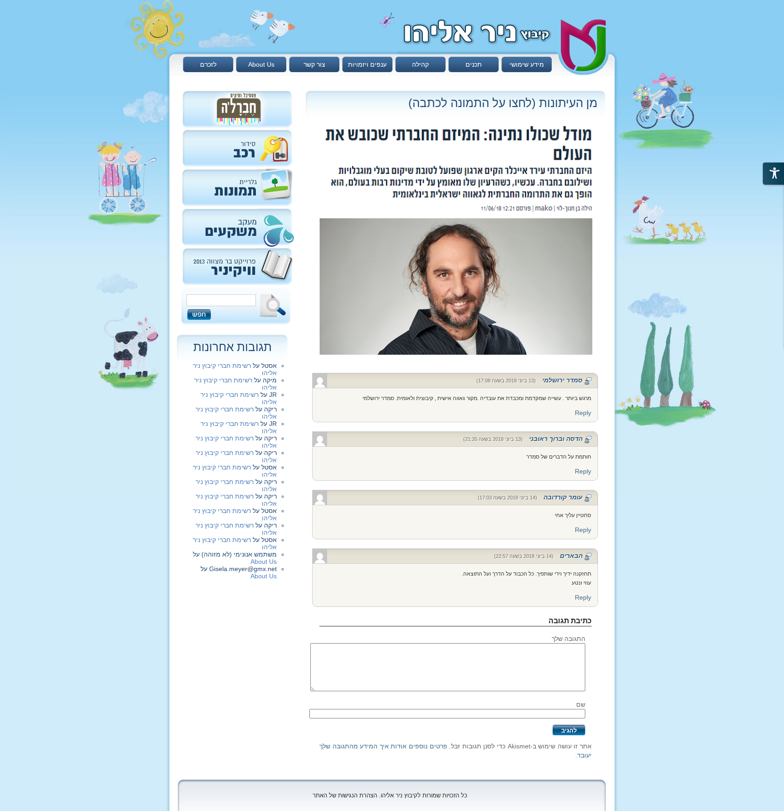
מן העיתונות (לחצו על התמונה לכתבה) (503, 103)
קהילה (420, 64)
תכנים (474, 64)
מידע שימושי (527, 64)
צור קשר (314, 64)
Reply (583, 412)
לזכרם (208, 64)
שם (580, 704)
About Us (261, 64)
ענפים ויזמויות (367, 64)
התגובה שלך (568, 638)
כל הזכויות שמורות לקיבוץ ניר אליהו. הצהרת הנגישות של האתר (390, 795)
